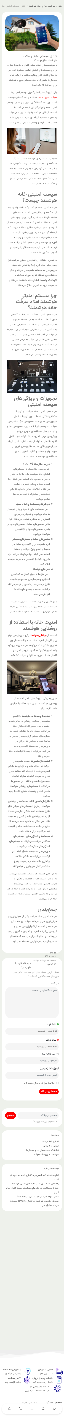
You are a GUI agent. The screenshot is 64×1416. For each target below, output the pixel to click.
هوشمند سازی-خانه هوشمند (42, 6)
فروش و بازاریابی (51, 1146)
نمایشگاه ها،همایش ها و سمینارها (42, 1150)
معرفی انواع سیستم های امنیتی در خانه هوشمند (36, 1197)
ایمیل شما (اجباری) (49, 1068)
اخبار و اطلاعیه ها (50, 1142)
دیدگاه (54, 984)
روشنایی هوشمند (38, 635)
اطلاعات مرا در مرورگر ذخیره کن (39, 1083)
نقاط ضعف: (50, 1040)
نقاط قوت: (51, 1024)
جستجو (10, 1115)
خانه (60, 6)
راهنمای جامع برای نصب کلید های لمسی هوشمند (35, 1184)
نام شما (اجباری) (50, 1054)
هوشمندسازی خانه (48, 98)
